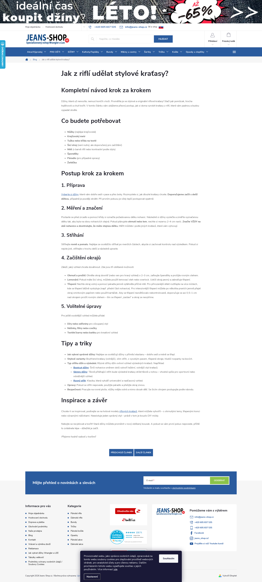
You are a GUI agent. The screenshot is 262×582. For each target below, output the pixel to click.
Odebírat (219, 480)
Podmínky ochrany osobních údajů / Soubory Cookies (45, 563)
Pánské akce (76, 540)
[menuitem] (36, 52)
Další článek (143, 452)
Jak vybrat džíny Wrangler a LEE (43, 553)
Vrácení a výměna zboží (39, 544)
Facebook (199, 532)
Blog (30, 535)
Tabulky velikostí (36, 557)
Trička (73, 526)
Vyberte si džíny (69, 194)
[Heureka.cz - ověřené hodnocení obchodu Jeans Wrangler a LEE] (128, 537)
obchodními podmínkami (183, 488)
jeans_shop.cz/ (202, 538)
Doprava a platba (36, 522)
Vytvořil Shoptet (230, 575)
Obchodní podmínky (37, 526)
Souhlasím (168, 558)
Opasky (74, 535)
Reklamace (33, 548)
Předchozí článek (121, 452)
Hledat (163, 39)
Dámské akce (77, 544)
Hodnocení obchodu (54, 27)
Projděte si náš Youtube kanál (209, 543)
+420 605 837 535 (203, 522)
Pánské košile (77, 531)
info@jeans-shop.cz (204, 517)
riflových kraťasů (128, 411)
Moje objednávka (32, 27)
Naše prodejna (35, 531)
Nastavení (92, 576)
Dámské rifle (76, 518)
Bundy (74, 522)
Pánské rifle (76, 513)
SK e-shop (152, 26)
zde (115, 569)
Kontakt (32, 539)
